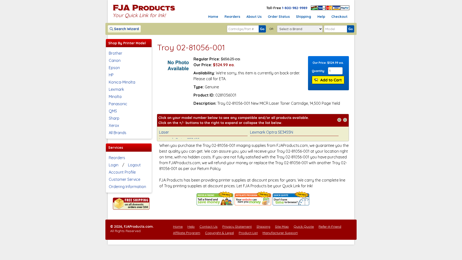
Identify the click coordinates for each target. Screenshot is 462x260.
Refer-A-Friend (330, 226)
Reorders (232, 16)
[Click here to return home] (144, 10)
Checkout (339, 16)
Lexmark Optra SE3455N (271, 132)
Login (113, 164)
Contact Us (208, 226)
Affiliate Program (186, 233)
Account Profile (122, 172)
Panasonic (118, 103)
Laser (164, 132)
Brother (115, 53)
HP (111, 74)
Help (321, 16)
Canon (115, 60)
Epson (114, 67)
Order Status (279, 16)
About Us (254, 16)
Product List (248, 233)
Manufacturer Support (280, 233)
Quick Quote (304, 226)
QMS (113, 111)
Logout (134, 164)
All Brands (117, 132)
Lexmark (116, 89)
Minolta (115, 96)
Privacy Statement (237, 226)
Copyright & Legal (219, 233)
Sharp (114, 118)
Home (213, 16)
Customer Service (124, 179)
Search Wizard (126, 29)
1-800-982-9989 (294, 8)
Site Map (282, 226)
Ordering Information (127, 186)
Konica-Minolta (122, 82)
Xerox (114, 125)
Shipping (303, 16)
